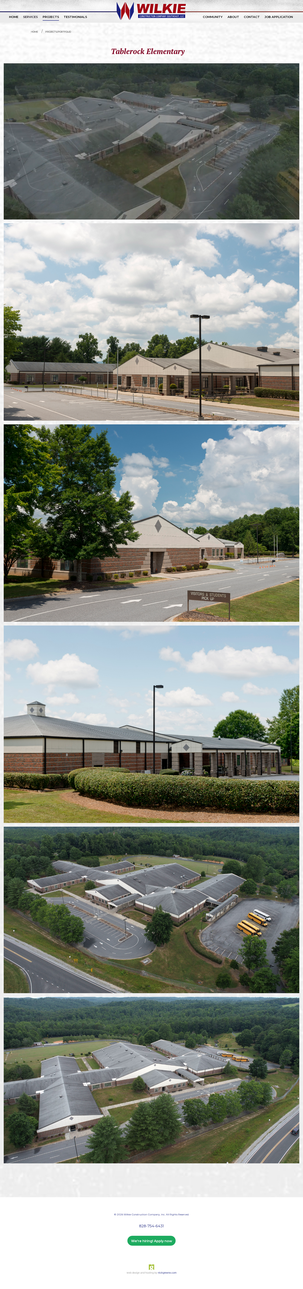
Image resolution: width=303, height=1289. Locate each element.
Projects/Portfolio (58, 31)
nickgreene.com (167, 1272)
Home (34, 31)
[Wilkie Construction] (151, 11)
